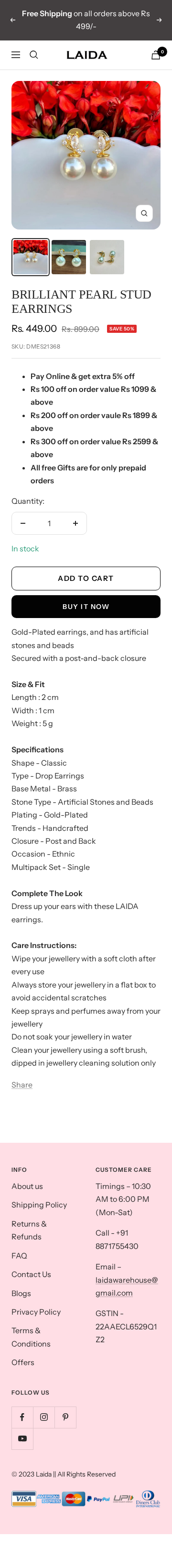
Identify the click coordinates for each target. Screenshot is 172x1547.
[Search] (34, 54)
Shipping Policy (39, 1204)
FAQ (19, 1255)
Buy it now (86, 606)
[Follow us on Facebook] (22, 1417)
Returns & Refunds (29, 1230)
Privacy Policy (36, 1312)
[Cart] (156, 55)
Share (21, 1084)
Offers (22, 1362)
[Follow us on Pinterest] (65, 1417)
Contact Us (31, 1274)
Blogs (21, 1293)
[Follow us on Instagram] (43, 1417)
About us (27, 1186)
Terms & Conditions (31, 1337)
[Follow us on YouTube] (22, 1438)
